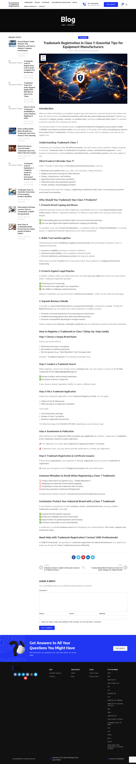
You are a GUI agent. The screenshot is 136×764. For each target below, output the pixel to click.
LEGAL (91, 669)
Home (63, 25)
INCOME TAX (112, 693)
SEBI (109, 712)
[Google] (27, 674)
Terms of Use (93, 673)
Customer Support (55, 673)
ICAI (109, 731)
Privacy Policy (94, 676)
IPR (109, 687)
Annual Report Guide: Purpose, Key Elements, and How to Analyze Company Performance (26, 46)
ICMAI (109, 735)
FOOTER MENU (113, 669)
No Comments (29, 77)
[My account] (126, 5)
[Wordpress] (19, 674)
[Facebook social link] (74, 557)
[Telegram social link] (93, 557)
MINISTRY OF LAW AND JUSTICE (115, 704)
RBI (109, 709)
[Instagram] (31, 674)
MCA (109, 673)
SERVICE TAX (112, 716)
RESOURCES (75, 669)
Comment (43, 590)
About (73, 673)
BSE (109, 676)
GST (109, 697)
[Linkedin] (23, 674)
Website (102, 614)
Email (72, 614)
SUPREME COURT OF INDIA (115, 723)
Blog (72, 676)
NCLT (109, 738)
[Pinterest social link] (83, 557)
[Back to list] (83, 567)
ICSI (109, 728)
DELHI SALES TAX (113, 683)
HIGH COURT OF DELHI (115, 719)
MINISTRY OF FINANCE (115, 700)
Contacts (52, 676)
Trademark (70, 25)
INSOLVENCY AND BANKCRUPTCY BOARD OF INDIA (115, 746)
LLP (109, 690)
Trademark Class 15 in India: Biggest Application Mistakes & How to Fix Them (29, 89)
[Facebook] (15, 674)
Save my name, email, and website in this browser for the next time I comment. (71, 622)
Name (42, 614)
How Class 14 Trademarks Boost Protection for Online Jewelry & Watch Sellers (26, 229)
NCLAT (110, 741)
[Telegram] (35, 674)
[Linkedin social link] (88, 557)
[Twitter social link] (78, 557)
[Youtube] (25, 678)
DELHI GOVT (112, 680)
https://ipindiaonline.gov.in (65, 372)
